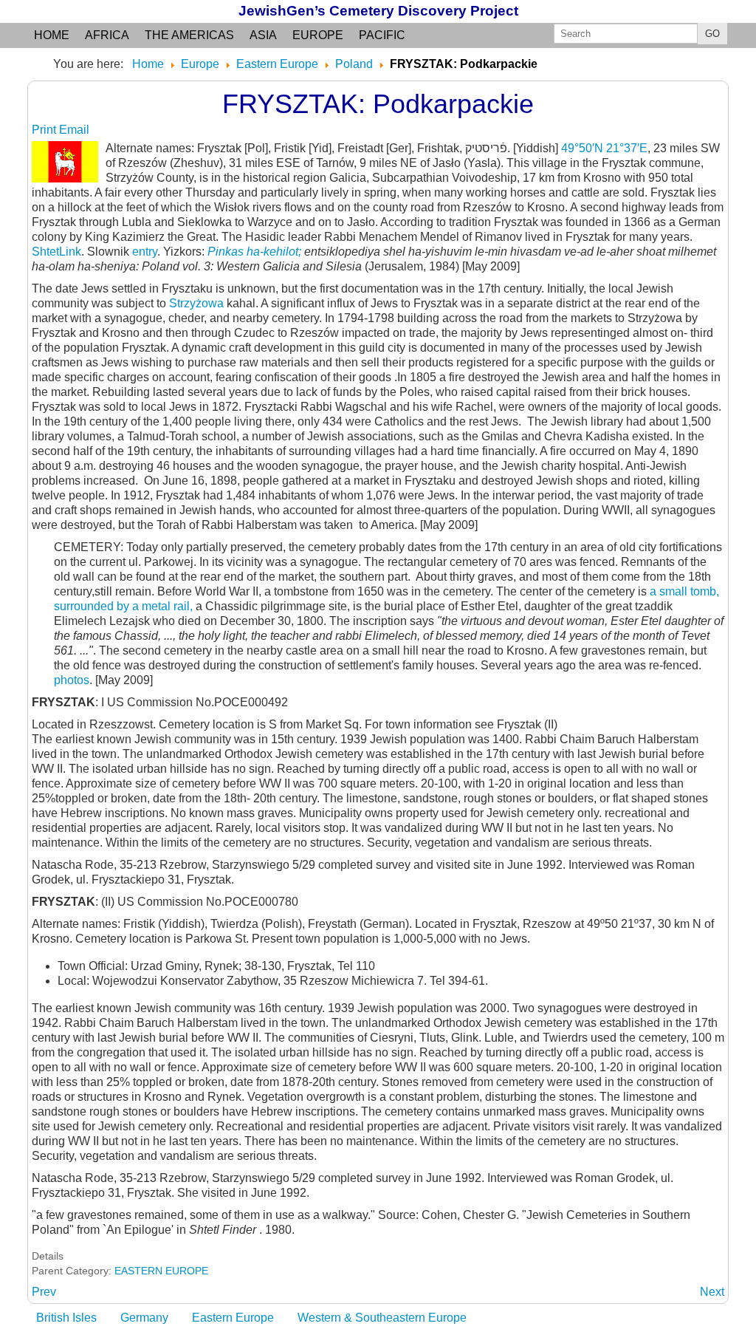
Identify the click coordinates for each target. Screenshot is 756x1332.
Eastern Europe (233, 1317)
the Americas (189, 35)
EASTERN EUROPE (161, 1271)
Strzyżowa (196, 303)
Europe (317, 35)
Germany (144, 1317)
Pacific (382, 35)
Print (45, 129)
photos (71, 680)
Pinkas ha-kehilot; (255, 251)
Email (74, 129)
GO (712, 33)
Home (51, 35)
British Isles (66, 1317)
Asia (263, 35)
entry (144, 251)
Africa (107, 35)
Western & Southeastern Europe (382, 1317)
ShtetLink (56, 251)
